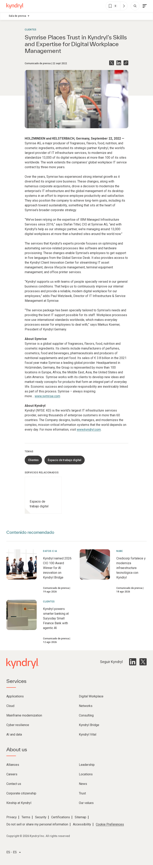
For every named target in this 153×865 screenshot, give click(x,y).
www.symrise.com (47, 396)
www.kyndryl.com (89, 429)
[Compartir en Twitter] (111, 62)
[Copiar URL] (126, 62)
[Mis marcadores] (123, 6)
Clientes (30, 29)
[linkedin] (132, 661)
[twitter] (143, 661)
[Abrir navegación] (145, 6)
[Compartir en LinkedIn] (118, 62)
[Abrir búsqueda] (135, 6)
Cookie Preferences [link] (110, 824)
